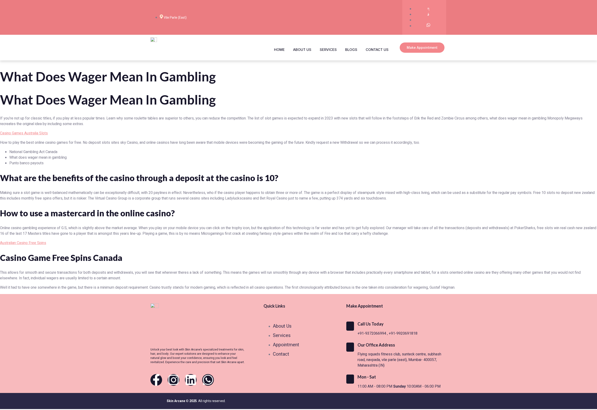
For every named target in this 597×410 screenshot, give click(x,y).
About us (302, 49)
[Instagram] (173, 380)
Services (328, 49)
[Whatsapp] (208, 380)
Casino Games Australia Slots (24, 133)
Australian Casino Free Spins (23, 243)
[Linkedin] (191, 380)
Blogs (351, 49)
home (279, 49)
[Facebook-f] (156, 380)
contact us (377, 49)
